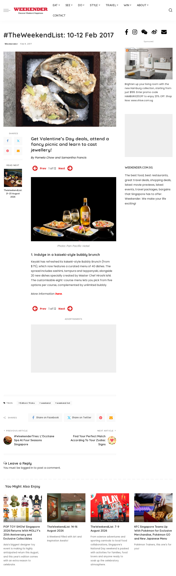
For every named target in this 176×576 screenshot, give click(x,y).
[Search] (170, 10)
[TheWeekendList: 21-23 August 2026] (13, 178)
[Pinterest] (7, 151)
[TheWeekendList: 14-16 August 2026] (66, 507)
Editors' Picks (27, 403)
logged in (27, 468)
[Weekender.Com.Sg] (31, 10)
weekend (46, 403)
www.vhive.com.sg (142, 100)
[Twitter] (18, 141)
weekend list (63, 403)
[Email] (18, 151)
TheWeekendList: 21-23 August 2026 (13, 193)
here (58, 294)
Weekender (11, 44)
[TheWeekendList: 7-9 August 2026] (110, 507)
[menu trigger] (8, 10)
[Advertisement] (73, 348)
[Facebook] (7, 141)
